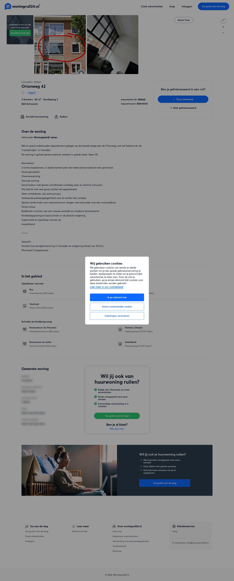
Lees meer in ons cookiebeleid (106, 287)
